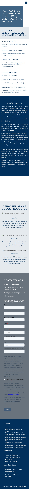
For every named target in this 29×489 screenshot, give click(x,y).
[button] (26, 3)
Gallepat (15, 486)
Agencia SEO (22, 486)
